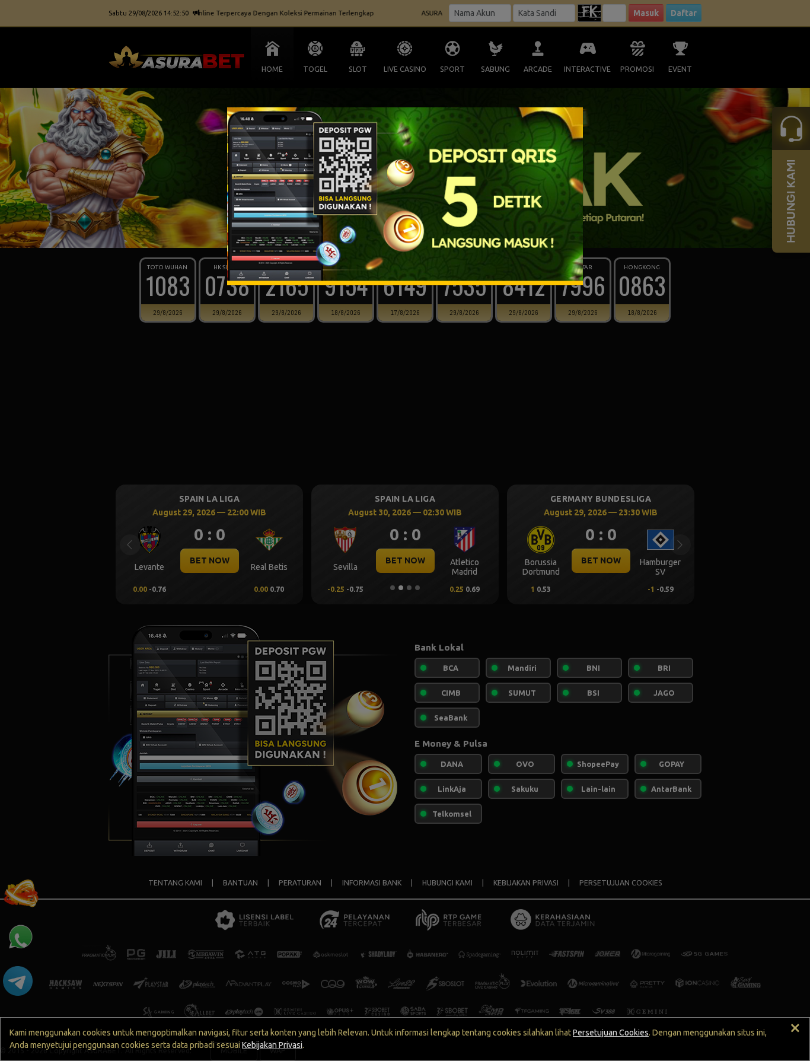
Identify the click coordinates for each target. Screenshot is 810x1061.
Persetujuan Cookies (611, 1032)
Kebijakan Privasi (272, 1045)
